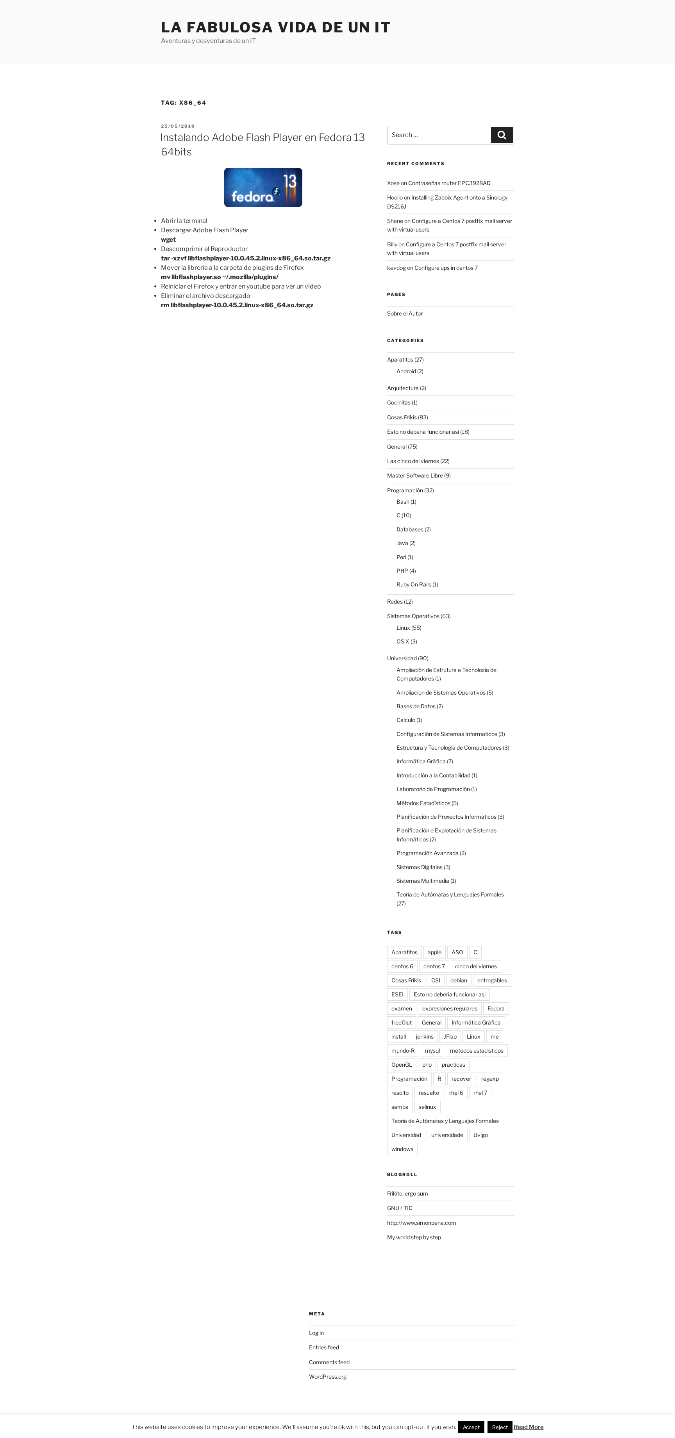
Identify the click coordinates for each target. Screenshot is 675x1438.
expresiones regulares (449, 1008)
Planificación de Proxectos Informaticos (446, 816)
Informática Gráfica (421, 761)
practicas (453, 1064)
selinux (427, 1106)
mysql (432, 1050)
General (397, 446)
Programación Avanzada (427, 853)
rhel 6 (456, 1092)
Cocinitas (399, 402)
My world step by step (414, 1237)
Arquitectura (403, 388)
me (495, 1036)
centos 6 (402, 966)
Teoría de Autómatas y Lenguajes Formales (450, 894)
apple (434, 952)
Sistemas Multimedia (422, 880)
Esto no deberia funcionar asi (423, 431)
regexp (490, 1078)
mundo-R (403, 1050)
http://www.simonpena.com (421, 1222)
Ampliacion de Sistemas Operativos (441, 692)
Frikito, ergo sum (407, 1193)
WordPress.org (327, 1376)
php (427, 1064)
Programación (405, 490)
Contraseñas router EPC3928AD (449, 183)
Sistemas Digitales (419, 867)
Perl (401, 557)
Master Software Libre (415, 475)
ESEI (397, 994)
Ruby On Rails (413, 584)
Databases (409, 529)
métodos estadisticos (477, 1050)
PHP (402, 570)
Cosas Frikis (402, 417)
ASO (457, 952)
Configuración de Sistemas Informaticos (446, 734)
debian (458, 980)
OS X (402, 641)
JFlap (450, 1036)
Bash (402, 501)
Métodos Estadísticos (423, 803)
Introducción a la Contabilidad (433, 775)
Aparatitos (400, 359)
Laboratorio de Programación (433, 789)
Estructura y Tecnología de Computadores (449, 747)
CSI (435, 980)
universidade (447, 1135)
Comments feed (329, 1362)
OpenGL (401, 1064)
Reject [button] (500, 1427)
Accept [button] (471, 1427)
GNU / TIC (399, 1208)
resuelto (429, 1092)
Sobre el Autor (405, 313)
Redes (395, 601)
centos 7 (434, 966)
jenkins (425, 1036)
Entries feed (324, 1347)
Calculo (405, 719)
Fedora (496, 1008)
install (398, 1036)
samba (400, 1106)
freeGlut (401, 1022)
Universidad (402, 658)
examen (401, 1008)
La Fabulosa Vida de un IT (276, 27)
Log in (316, 1332)
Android (406, 371)
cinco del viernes (476, 966)
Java (402, 543)
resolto (400, 1092)
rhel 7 (480, 1092)
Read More (529, 1427)
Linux (403, 627)
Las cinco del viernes (413, 461)
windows (402, 1149)
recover (461, 1078)
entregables (492, 980)
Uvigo (480, 1135)
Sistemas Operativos (413, 616)
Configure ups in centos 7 (446, 267)
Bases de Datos (416, 706)
